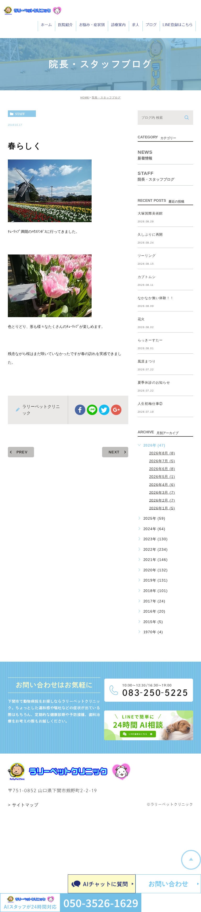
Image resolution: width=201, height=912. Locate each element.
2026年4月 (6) (162, 484)
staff (20, 113)
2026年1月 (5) (162, 508)
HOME (84, 97)
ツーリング (147, 256)
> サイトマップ (23, 805)
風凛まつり (147, 361)
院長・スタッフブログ (106, 97)
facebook (80, 410)
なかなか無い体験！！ (156, 298)
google (116, 410)
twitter (104, 410)
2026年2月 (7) (162, 500)
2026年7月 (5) (162, 461)
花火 (141, 319)
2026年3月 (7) (162, 492)
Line (92, 410)
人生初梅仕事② (150, 404)
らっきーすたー (150, 340)
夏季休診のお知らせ (154, 382)
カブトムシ (147, 277)
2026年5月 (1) (162, 477)
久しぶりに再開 (150, 234)
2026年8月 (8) (162, 453)
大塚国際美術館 (150, 213)
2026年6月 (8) (162, 469)
